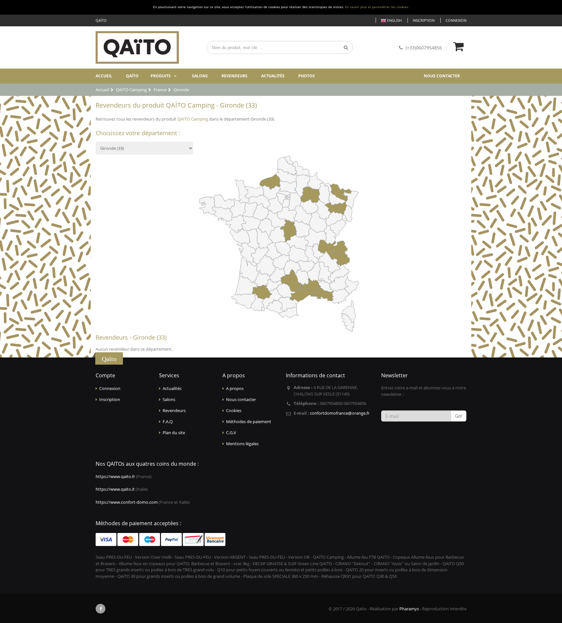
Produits (161, 76)
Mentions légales (242, 444)
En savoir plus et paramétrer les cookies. (377, 7)
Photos (306, 76)
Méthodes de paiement (248, 421)
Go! (458, 416)
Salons (200, 76)
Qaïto (132, 76)
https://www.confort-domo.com (127, 502)
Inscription (424, 20)
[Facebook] (100, 609)
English (394, 20)
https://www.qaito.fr (115, 476)
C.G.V (231, 432)
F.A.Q (168, 421)
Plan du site (174, 432)
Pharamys (409, 609)
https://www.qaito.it (115, 489)
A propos (235, 388)
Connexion (456, 20)
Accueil (104, 76)
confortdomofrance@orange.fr (339, 413)
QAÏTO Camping (192, 119)
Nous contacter (442, 76)
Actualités (273, 76)
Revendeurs (234, 76)
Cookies (233, 410)
